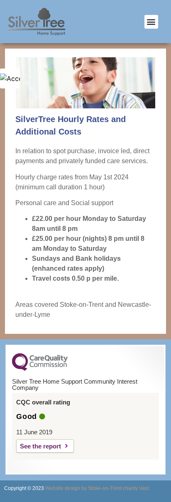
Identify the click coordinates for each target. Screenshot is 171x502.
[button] (151, 22)
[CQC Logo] (40, 368)
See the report (40, 446)
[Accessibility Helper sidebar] (10, 78)
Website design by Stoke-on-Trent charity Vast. (97, 488)
